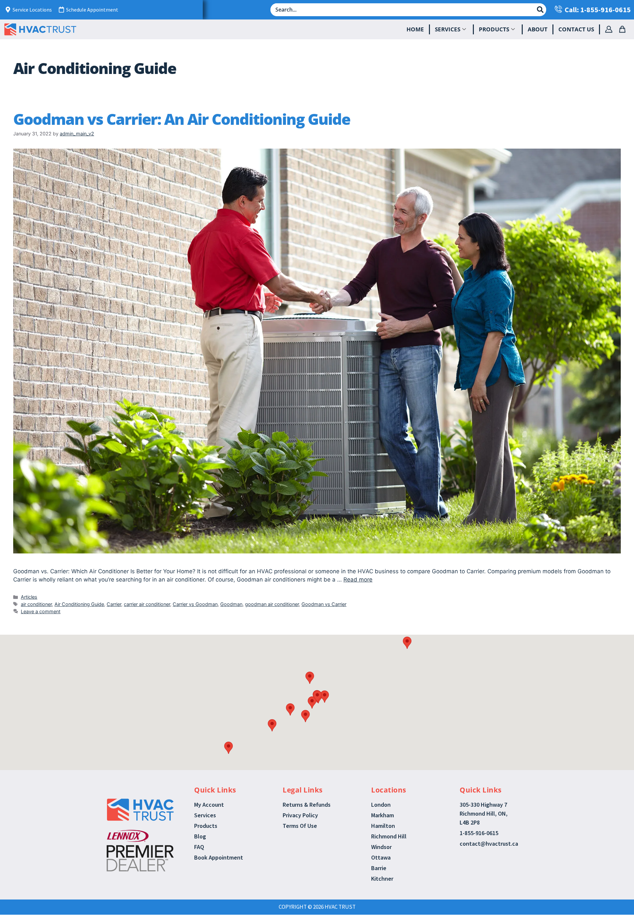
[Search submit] (540, 10)
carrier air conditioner (147, 604)
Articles (29, 597)
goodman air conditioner (272, 604)
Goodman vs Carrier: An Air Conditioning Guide (181, 119)
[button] (309, 678)
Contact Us (576, 29)
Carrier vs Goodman (195, 604)
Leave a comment (40, 611)
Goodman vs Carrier (323, 604)
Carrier (114, 604)
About (537, 29)
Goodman (231, 604)
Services (447, 29)
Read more (357, 579)
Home (415, 29)
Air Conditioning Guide (79, 604)
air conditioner (36, 604)
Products (494, 29)
